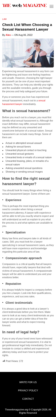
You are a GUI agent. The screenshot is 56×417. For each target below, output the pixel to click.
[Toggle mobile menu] (51, 6)
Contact (28, 399)
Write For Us (28, 382)
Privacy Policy (28, 390)
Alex (8, 35)
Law (4, 19)
